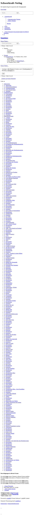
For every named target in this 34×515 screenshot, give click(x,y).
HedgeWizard (9, 56)
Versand (6, 55)
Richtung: (4, 70)
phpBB (9, 498)
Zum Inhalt (3, 9)
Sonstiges (4, 38)
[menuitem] (13, 19)
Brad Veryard (14, 493)
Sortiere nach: (18, 69)
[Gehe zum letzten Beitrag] (24, 61)
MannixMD (15, 494)
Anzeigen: (4, 69)
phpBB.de (18, 501)
